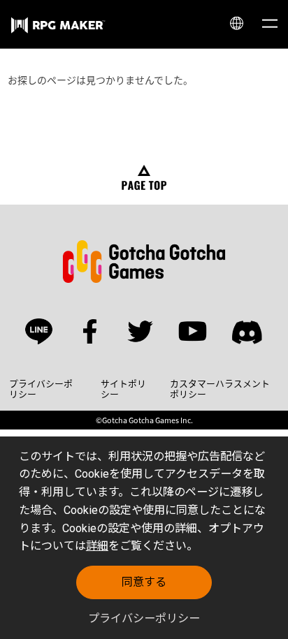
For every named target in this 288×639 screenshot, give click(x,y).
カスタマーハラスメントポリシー (220, 389)
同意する (144, 582)
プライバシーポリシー (144, 618)
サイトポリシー (123, 389)
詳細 (97, 545)
